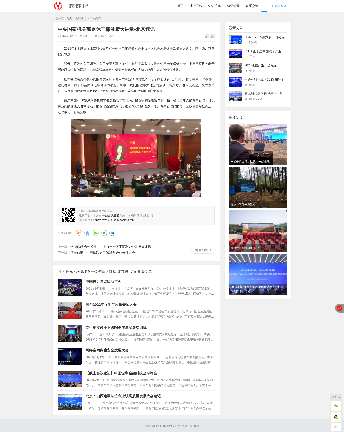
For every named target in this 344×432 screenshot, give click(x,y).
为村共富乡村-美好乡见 (245, 248)
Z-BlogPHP (166, 425)
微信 (96, 233)
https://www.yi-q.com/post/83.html (114, 219)
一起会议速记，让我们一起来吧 (250, 161)
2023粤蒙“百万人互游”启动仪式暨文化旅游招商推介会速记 (257, 289)
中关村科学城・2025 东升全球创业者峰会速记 (277, 79)
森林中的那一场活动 (243, 204)
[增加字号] (207, 36)
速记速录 (233, 6)
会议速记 (80, 18)
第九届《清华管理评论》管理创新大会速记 (274, 93)
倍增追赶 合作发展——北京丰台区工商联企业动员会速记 (110, 246)
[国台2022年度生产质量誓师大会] (70, 310)
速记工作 (196, 6)
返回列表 (201, 250)
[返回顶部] (336, 427)
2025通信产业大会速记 (260, 65)
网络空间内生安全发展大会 (107, 350)
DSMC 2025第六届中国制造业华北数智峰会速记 (278, 37)
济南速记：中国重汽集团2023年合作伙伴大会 (102, 252)
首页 (180, 6)
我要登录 (280, 6)
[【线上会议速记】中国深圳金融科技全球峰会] (70, 379)
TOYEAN (194, 425)
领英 (112, 233)
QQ (87, 233)
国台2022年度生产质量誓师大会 (111, 304)
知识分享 (214, 6)
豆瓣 (104, 233)
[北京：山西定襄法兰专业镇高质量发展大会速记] (70, 402)
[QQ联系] (336, 417)
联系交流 (252, 6)
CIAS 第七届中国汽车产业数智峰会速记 (272, 51)
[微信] (336, 406)
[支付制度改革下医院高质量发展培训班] (70, 333)
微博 (79, 233)
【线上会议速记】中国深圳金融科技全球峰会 (121, 373)
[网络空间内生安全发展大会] (70, 356)
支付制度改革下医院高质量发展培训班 (116, 327)
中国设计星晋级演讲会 (103, 282)
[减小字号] (212, 36)
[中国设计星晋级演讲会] (70, 287)
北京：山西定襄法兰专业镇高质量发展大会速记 (123, 396)
